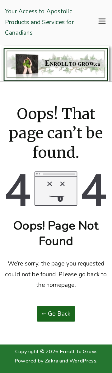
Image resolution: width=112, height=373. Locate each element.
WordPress (82, 360)
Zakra (51, 360)
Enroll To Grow (78, 351)
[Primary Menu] (102, 22)
